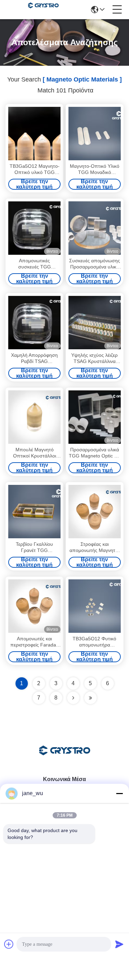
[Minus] (119, 793)
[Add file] (9, 944)
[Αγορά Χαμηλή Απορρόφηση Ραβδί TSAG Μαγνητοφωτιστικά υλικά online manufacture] (34, 322)
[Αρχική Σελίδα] (65, 759)
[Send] (119, 944)
